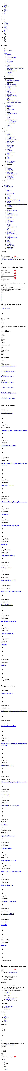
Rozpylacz (9, 99)
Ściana (8, 149)
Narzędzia (6, 130)
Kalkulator (9, 72)
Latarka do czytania (11, 70)
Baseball (9, 147)
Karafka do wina (10, 122)
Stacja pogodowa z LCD (8, 580)
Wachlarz (3, 665)
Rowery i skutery (11, 151)
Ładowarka (9, 69)
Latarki (8, 212)
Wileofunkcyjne (10, 244)
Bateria (8, 241)
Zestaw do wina (10, 109)
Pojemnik (9, 65)
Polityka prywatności (9, 1006)
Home (2, 259)
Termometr (9, 94)
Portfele (8, 239)
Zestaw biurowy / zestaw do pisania (15, 68)
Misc (8, 91)
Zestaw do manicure (11, 84)
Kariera (5, 7)
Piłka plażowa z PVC (7, 485)
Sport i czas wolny (8, 133)
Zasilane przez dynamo (12, 237)
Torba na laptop (10, 193)
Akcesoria (9, 73)
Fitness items (10, 162)
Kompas (9, 135)
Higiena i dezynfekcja (9, 78)
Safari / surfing (10, 146)
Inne (8, 56)
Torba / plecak (10, 247)
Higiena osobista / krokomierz (14, 102)
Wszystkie (9, 54)
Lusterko (9, 83)
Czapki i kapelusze (11, 161)
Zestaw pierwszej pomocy (13, 80)
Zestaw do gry (5, 514)
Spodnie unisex (10, 176)
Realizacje (6, 6)
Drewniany (9, 217)
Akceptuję (9, 972)
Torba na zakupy (10, 245)
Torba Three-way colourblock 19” (11, 591)
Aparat (8, 228)
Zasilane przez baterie (12, 96)
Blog (5, 9)
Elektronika (9, 164)
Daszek (8, 154)
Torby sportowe (10, 218)
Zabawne (9, 224)
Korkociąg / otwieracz (12, 120)
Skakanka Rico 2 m (7, 605)
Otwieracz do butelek (12, 113)
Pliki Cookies (7, 1009)
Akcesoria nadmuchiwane (13, 139)
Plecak (8, 216)
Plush (8, 158)
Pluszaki (9, 225)
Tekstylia (6, 166)
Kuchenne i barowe (8, 105)
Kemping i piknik (11, 137)
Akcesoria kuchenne (11, 121)
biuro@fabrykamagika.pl (11, 997)
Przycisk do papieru (11, 57)
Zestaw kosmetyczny (12, 95)
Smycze (8, 58)
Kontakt (5, 10)
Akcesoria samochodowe (12, 235)
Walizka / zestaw (10, 233)
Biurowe (6, 53)
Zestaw (8, 112)
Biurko (8, 153)
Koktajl (8, 114)
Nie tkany (9, 205)
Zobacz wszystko (8, 50)
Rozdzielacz (9, 74)
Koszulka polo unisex (12, 174)
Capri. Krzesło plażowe (8, 555)
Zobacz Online (7, 992)
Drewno (8, 222)
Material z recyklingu (12, 210)
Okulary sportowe (6, 568)
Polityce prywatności (10, 1044)
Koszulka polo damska (12, 173)
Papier (8, 198)
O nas (5, 3)
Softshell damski (10, 177)
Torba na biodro (10, 221)
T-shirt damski (10, 170)
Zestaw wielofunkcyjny (12, 214)
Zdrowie (9, 90)
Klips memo (9, 62)
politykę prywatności (12, 972)
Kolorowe (9, 201)
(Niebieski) (8, 371)
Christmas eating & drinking (13, 200)
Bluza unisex (10, 172)
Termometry (9, 150)
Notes (8, 60)
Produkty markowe (8, 186)
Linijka (8, 64)
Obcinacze (9, 208)
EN (4, 11)
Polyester (9, 202)
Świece (8, 110)
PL (4, 13)
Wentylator (9, 142)
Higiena (8, 88)
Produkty (6, 5)
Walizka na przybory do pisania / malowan (17, 204)
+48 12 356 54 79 (9, 999)
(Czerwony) (8, 366)
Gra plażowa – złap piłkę (8, 621)
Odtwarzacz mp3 (11, 230)
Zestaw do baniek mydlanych (10, 525)
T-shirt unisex (10, 169)
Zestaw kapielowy (11, 92)
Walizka (8, 243)
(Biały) (7, 376)
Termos (8, 117)
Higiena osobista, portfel (12, 100)
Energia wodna (10, 145)
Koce (8, 108)
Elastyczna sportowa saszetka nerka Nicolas (14, 430)
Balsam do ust (10, 82)
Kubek (8, 116)
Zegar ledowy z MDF (7, 633)
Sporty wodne (10, 156)
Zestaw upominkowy (12, 226)
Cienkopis (9, 232)
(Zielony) (8, 398)
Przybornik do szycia (12, 86)
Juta (7, 229)
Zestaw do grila (10, 141)
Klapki (8, 157)
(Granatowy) (8, 393)
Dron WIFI (4, 544)
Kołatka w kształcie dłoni (8, 445)
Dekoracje (9, 126)
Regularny (9, 220)
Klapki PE (4, 644)
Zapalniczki (9, 248)
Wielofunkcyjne (10, 213)
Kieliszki (9, 125)
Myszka (8, 66)
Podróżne (6, 182)
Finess (8, 87)
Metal (8, 194)
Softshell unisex (10, 179)
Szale (8, 98)
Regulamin (6, 1007)
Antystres (9, 138)
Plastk (8, 197)
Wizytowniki (10, 61)
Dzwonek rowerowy (7, 413)
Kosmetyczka (10, 206)
